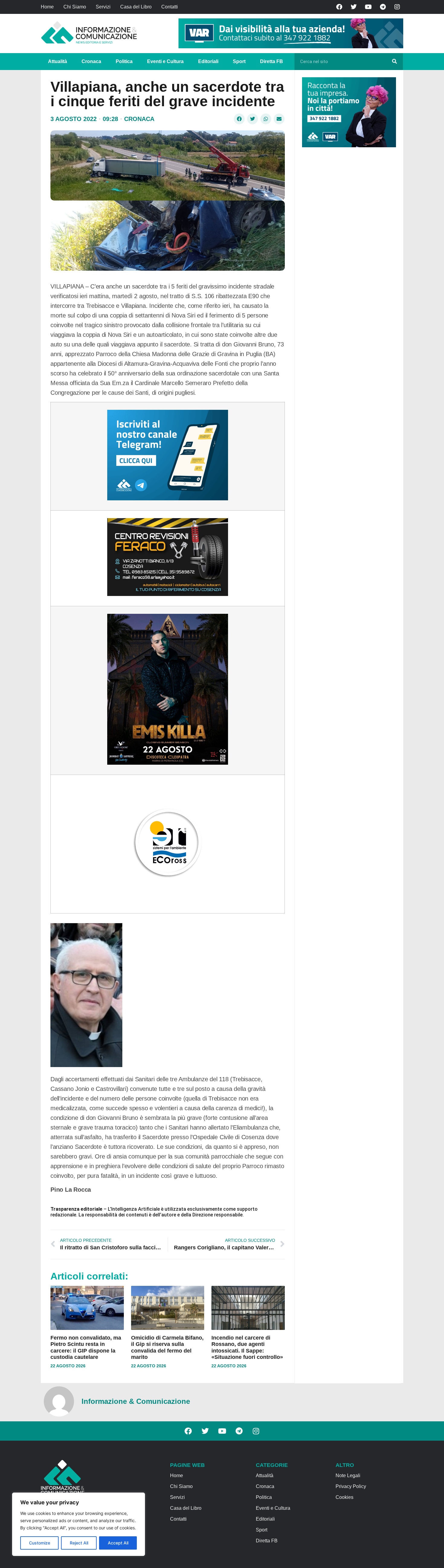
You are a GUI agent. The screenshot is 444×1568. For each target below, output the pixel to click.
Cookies (344, 1497)
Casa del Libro (136, 6)
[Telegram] (383, 7)
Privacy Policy (351, 1486)
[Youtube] (368, 7)
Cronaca (91, 61)
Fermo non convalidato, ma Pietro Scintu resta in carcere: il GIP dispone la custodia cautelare (85, 1347)
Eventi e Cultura (165, 61)
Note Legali (348, 1475)
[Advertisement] (347, 245)
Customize (39, 1542)
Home (47, 6)
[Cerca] (394, 61)
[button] (239, 118)
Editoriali (208, 61)
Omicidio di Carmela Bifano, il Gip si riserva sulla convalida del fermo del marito (167, 1347)
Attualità (57, 61)
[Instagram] (397, 7)
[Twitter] (354, 7)
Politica (124, 61)
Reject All (79, 1542)
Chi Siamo (74, 6)
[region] (78, 1524)
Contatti (169, 6)
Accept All (118, 1542)
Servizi (103, 6)
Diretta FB (271, 61)
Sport (239, 61)
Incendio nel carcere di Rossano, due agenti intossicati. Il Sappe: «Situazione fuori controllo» (247, 1347)
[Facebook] (339, 7)
